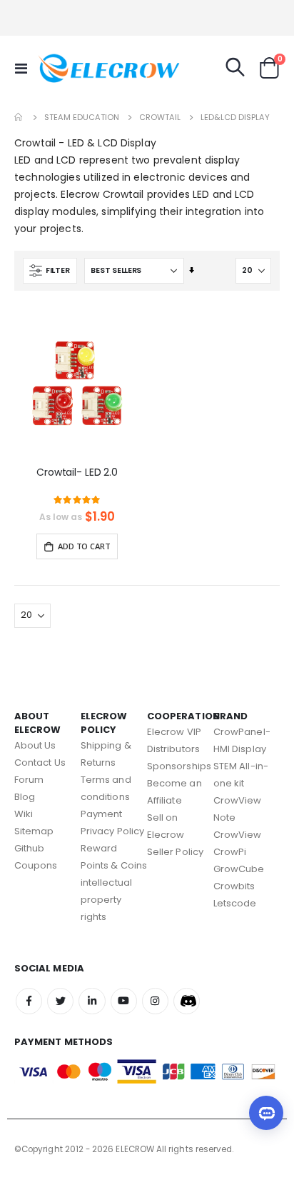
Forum (29, 779)
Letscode (235, 903)
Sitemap (34, 831)
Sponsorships (179, 766)
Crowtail (160, 117)
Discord (186, 1001)
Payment (101, 814)
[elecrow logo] (65, 68)
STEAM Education (81, 117)
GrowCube (239, 869)
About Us (35, 745)
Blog (24, 797)
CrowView (237, 834)
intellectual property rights (106, 900)
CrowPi (229, 852)
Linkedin (91, 1001)
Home (19, 117)
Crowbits (234, 886)
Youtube (124, 1001)
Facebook (29, 1001)
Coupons (35, 865)
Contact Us (40, 762)
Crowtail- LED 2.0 (77, 472)
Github (29, 848)
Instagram (155, 1001)
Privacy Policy (112, 831)
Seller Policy (175, 852)
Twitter (60, 1001)
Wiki (23, 814)
